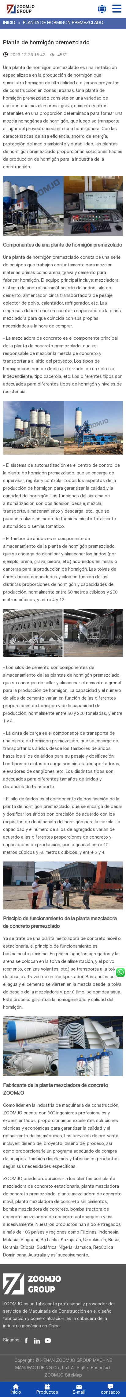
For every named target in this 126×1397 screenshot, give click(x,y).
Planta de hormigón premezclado (63, 23)
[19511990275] (120, 972)
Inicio (10, 23)
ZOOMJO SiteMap (63, 1375)
